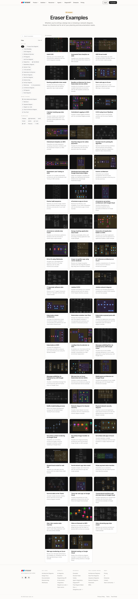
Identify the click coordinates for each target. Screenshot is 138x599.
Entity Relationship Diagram (30, 99)
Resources (51, 2)
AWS (37, 123)
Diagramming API (61, 578)
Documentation (36, 85)
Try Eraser (113, 2)
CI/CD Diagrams (27, 51)
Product (35, 2)
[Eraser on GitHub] (28, 577)
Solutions (42, 2)
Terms (107, 596)
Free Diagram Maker (78, 585)
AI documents (61, 580)
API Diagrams (27, 56)
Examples (75, 573)
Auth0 (39, 118)
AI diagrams (60, 573)
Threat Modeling (27, 49)
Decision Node (76, 575)
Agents (59, 2)
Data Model (36, 62)
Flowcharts (91, 582)
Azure (36, 121)
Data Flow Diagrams (28, 77)
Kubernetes (32, 118)
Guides (75, 578)
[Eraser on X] (22, 577)
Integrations (60, 582)
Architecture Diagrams (29, 87)
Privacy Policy (101, 596)
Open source (60, 587)
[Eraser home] (25, 2)
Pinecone (30, 123)
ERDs (89, 585)
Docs (75, 587)
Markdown (26, 101)
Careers (106, 580)
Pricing (82, 2)
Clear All (40, 40)
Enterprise (76, 2)
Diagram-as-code (28, 107)
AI (104, 575)
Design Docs (27, 62)
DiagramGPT (68, 2)
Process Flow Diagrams (32, 46)
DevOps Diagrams (28, 82)
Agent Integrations (78, 580)
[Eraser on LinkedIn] (25, 577)
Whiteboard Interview (29, 54)
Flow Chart (26, 112)
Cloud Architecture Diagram (30, 109)
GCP (25, 123)
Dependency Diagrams (29, 64)
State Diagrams (27, 92)
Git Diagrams (27, 90)
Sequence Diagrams (93, 578)
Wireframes (26, 85)
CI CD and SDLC (27, 69)
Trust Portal (114, 596)
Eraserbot (59, 575)
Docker (23, 121)
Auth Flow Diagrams (28, 59)
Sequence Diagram (28, 104)
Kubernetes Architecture (29, 72)
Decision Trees (27, 67)
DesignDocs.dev (78, 589)
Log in (105, 2)
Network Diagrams (28, 74)
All (22, 46)
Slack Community (109, 582)
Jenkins (29, 121)
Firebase (24, 118)
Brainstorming (27, 80)
